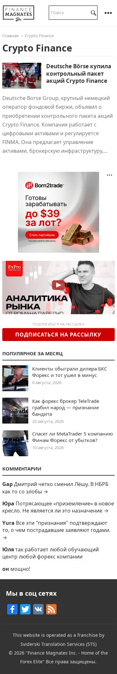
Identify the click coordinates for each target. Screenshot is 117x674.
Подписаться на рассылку (58, 334)
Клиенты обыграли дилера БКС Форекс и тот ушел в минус (69, 371)
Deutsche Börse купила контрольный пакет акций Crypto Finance (78, 73)
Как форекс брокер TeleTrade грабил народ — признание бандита (65, 407)
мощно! (20, 568)
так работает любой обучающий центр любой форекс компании (50, 553)
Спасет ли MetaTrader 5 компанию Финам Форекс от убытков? (72, 436)
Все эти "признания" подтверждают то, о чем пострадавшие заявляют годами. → (56, 530)
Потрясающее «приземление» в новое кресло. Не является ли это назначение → (58, 507)
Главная (10, 36)
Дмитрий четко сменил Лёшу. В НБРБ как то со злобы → (55, 488)
